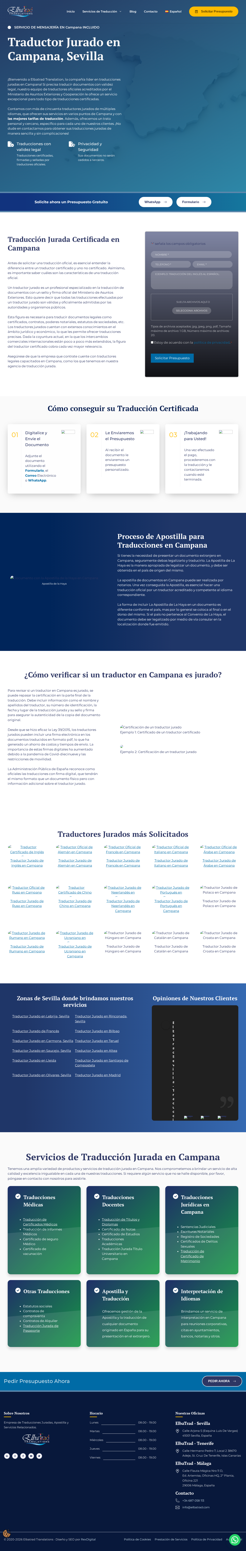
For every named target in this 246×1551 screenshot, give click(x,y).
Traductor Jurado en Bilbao (97, 1031)
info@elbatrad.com (196, 1507)
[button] (235, 1540)
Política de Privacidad (206, 1539)
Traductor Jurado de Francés (35, 1031)
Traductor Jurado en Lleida (34, 1060)
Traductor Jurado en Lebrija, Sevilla (40, 1016)
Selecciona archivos (191, 310)
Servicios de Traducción (99, 11)
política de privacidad (212, 342)
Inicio (71, 11)
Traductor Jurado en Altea (96, 1051)
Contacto (151, 11)
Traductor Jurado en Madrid (98, 1075)
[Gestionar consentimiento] (7, 1533)
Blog (133, 11)
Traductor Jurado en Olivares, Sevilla (41, 1075)
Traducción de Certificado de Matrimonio (192, 1256)
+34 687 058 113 (193, 1500)
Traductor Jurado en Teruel (97, 1041)
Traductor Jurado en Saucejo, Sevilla (41, 1051)
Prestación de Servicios (171, 1539)
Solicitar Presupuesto (172, 358)
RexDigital (88, 1539)
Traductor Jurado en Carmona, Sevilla (42, 1041)
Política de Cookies (137, 1539)
